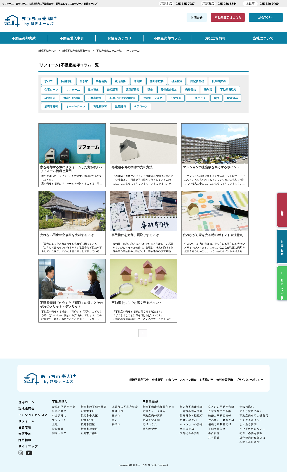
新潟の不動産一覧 (63, 406)
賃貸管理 (25, 427)
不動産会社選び (250, 442)
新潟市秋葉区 (89, 428)
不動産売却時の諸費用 (254, 415)
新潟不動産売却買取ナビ (159, 406)
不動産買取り (228, 89)
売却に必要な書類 (251, 433)
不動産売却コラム (167, 38)
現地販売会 (26, 408)
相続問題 (66, 81)
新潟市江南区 (89, 433)
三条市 (116, 415)
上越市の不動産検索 (125, 406)
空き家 (84, 81)
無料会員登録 (224, 379)
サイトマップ (28, 446)
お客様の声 (206, 379)
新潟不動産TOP (139, 379)
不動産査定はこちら (228, 17)
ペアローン (140, 106)
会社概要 (157, 379)
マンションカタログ (33, 414)
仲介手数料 (156, 81)
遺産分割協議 (71, 98)
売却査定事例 (151, 420)
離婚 (216, 98)
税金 (150, 89)
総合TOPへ (265, 17)
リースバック (197, 98)
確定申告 (50, 98)
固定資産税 (197, 81)
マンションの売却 (191, 424)
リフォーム (73, 89)
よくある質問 (248, 424)
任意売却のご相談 (219, 411)
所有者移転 (51, 106)
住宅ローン (51, 89)
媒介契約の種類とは (253, 437)
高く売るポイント (251, 420)
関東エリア (59, 433)
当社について (263, 38)
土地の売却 (187, 428)
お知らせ (171, 379)
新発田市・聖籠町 (191, 415)
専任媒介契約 (169, 89)
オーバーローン (75, 106)
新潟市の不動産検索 (94, 406)
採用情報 (25, 440)
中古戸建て (59, 415)
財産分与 (232, 98)
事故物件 (214, 433)
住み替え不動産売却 (221, 420)
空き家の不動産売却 (221, 406)
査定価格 (120, 81)
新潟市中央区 (89, 415)
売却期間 (112, 89)
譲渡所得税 (132, 89)
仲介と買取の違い (251, 411)
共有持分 (214, 437)
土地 (55, 424)
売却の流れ (247, 406)
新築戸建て (59, 411)
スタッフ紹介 (188, 379)
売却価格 (190, 89)
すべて (49, 81)
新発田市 (118, 411)
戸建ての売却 (188, 420)
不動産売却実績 (24, 38)
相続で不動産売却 (219, 424)
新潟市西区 (88, 424)
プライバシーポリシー (249, 379)
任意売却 (175, 98)
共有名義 (101, 81)
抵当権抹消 (219, 81)
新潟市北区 (88, 420)
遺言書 (138, 81)
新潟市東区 (88, 411)
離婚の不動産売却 (219, 415)
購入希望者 (150, 428)
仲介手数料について (253, 428)
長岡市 (116, 424)
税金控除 (176, 81)
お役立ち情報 (215, 38)
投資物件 (58, 428)
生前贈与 (120, 106)
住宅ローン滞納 (152, 98)
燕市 (115, 420)
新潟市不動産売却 (191, 406)
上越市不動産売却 (191, 411)
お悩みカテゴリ (120, 38)
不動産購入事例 (72, 38)
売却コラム (150, 424)
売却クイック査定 (154, 411)
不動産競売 (94, 98)
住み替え (93, 89)
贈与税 (208, 89)
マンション (59, 420)
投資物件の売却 (190, 433)
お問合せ (197, 17)
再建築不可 (100, 106)
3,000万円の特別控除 (122, 98)
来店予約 (25, 433)
